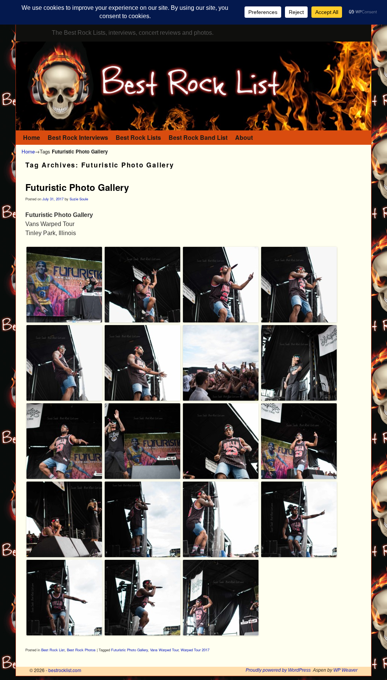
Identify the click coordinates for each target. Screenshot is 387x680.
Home (31, 137)
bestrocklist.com (64, 670)
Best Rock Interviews (78, 137)
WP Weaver (345, 670)
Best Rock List (53, 649)
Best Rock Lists (138, 137)
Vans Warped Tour (164, 649)
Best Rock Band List (198, 137)
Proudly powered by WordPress (278, 670)
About (244, 137)
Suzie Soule (79, 198)
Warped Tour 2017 (195, 649)
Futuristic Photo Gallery (77, 187)
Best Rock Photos (81, 649)
